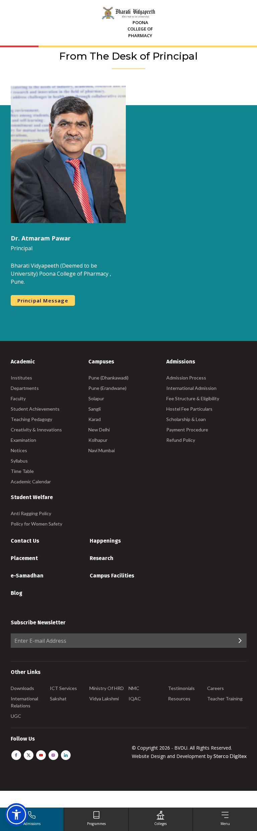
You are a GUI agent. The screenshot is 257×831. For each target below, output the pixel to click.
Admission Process (186, 377)
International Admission (191, 388)
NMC (133, 688)
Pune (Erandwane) (107, 388)
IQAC (134, 698)
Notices (19, 450)
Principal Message (42, 300)
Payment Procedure (187, 429)
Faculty (18, 398)
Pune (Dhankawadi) (108, 377)
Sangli (94, 409)
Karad (94, 419)
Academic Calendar (31, 481)
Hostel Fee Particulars (189, 409)
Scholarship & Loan (186, 419)
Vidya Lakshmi (104, 698)
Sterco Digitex (230, 756)
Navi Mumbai (101, 450)
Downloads (22, 688)
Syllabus (19, 461)
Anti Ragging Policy (31, 513)
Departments (25, 388)
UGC (16, 716)
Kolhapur (97, 440)
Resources (179, 698)
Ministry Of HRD (106, 688)
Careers (215, 688)
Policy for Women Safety (36, 524)
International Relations (24, 702)
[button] (16, 814)
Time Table (22, 471)
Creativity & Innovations (36, 429)
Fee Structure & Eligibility (192, 398)
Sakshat (58, 698)
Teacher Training (225, 698)
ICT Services (63, 688)
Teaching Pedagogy (31, 419)
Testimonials (181, 688)
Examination (23, 440)
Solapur (96, 398)
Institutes (21, 377)
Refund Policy (180, 440)
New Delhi (99, 429)
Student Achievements (35, 409)
